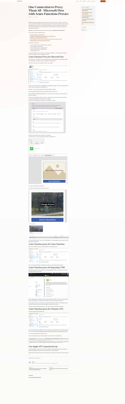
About (88, 1)
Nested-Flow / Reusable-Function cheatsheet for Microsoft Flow (42, 36)
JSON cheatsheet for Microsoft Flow (37, 34)
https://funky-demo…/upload (50, 89)
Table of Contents (85, 7)
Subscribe (103, 1)
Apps (80, 1)
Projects (84, 1)
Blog (77, 1)
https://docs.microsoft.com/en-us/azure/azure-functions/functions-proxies (53, 331)
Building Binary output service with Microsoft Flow (40, 40)
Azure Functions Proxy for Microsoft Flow (87, 10)
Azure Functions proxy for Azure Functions (87, 13)
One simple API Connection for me (88, 23)
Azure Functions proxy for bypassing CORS (87, 16)
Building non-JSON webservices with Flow (38, 37)
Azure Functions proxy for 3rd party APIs (88, 20)
